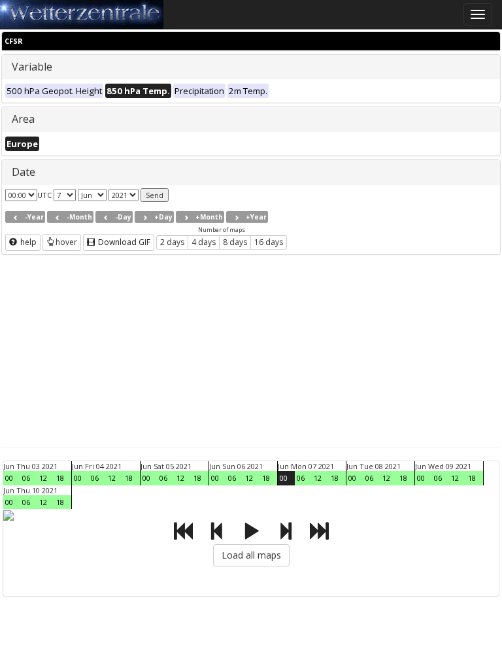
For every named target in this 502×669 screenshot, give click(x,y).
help (27, 242)
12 (43, 478)
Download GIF (123, 242)
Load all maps (251, 555)
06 (26, 478)
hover (66, 242)
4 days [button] (204, 242)
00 (9, 478)
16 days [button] (268, 242)
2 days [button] (172, 242)
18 (60, 478)
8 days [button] (235, 242)
